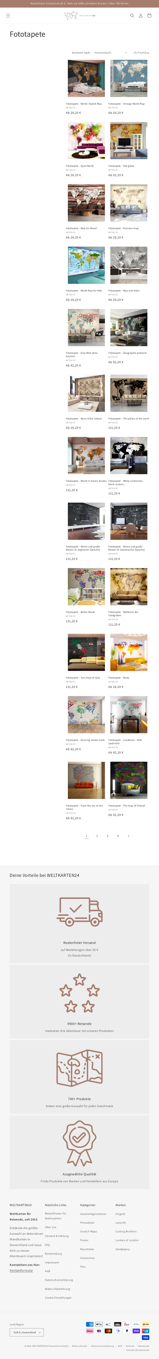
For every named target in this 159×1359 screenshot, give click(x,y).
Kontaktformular (21, 1270)
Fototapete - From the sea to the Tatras (84, 807)
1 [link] (86, 836)
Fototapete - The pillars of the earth (128, 418)
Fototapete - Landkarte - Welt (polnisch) (125, 742)
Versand (130, 1346)
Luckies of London (127, 1240)
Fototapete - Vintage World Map (126, 103)
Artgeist (120, 1214)
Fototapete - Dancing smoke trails (85, 740)
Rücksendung (53, 1253)
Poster (84, 1240)
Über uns (50, 1227)
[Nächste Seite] (128, 836)
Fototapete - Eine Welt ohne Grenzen (82, 354)
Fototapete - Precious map (123, 228)
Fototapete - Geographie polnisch (127, 353)
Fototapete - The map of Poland (126, 805)
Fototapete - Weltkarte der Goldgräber (123, 614)
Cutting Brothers (126, 1231)
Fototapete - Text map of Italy (83, 677)
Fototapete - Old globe (121, 166)
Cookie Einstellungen (58, 1297)
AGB (47, 1271)
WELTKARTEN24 (40, 1346)
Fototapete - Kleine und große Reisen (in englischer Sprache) (83, 548)
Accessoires (87, 1258)
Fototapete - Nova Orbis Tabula (84, 418)
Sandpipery (123, 1249)
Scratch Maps (88, 1231)
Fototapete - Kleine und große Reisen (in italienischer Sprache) (126, 548)
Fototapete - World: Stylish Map (84, 103)
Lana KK (121, 1222)
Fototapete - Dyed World (80, 166)
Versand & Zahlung (57, 1236)
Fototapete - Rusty (118, 677)
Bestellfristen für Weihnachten (55, 1216)
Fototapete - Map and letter (124, 290)
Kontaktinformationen (137, 1350)
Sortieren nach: (81, 52)
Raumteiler (87, 1249)
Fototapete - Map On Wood (81, 228)
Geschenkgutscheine (93, 1214)
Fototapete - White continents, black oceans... (125, 482)
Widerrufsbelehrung (57, 1289)
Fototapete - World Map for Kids (84, 290)
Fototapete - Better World (80, 612)
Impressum (52, 1262)
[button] (8, 15)
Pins (83, 1266)
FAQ (47, 1245)
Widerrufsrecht (79, 1346)
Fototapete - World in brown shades (86, 481)
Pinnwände (87, 1222)
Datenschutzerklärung (59, 1280)
